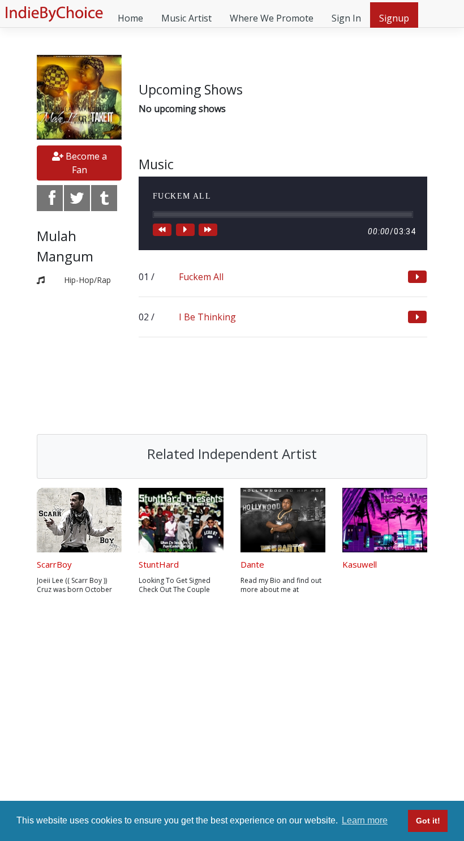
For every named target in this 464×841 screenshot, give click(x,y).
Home (130, 18)
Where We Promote (271, 18)
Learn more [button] (365, 820)
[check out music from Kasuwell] (384, 520)
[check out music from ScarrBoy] (79, 520)
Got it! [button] (428, 820)
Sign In (346, 18)
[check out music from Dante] (282, 520)
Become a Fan (85, 163)
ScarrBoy (54, 564)
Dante (252, 564)
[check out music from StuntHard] (181, 520)
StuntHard (159, 564)
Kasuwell (359, 564)
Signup (394, 18)
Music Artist (186, 18)
